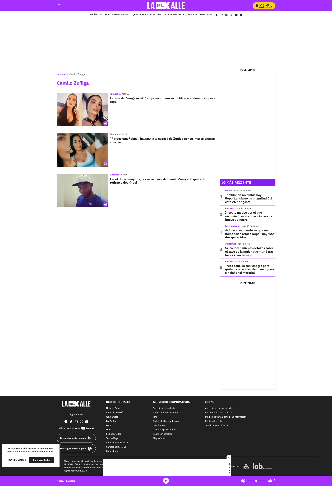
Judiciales (230, 243)
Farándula (115, 93)
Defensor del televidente (165, 413)
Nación (228, 190)
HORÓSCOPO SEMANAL (117, 14)
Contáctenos (159, 425)
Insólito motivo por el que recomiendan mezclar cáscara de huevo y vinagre (248, 216)
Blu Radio (111, 421)
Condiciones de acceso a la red (220, 408)
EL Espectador (113, 434)
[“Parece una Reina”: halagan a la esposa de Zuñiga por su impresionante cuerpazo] (82, 150)
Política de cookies (214, 421)
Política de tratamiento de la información (225, 417)
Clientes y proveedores (164, 430)
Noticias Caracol (114, 408)
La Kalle (61, 74)
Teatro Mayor (112, 438)
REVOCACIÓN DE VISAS (200, 14)
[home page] (166, 5)
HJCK (109, 425)
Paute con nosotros (162, 434)
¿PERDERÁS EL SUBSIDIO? (147, 14)
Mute (243, 481)
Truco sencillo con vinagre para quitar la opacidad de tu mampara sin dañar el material (249, 269)
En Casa (229, 208)
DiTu (108, 430)
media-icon (166, 481)
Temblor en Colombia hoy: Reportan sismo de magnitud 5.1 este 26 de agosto (248, 198)
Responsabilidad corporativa (219, 413)
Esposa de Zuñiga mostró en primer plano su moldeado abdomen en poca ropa (162, 99)
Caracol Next (112, 451)
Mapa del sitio (160, 438)
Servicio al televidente (164, 408)
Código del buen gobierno (166, 421)
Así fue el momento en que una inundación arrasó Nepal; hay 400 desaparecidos (249, 233)
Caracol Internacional (117, 443)
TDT (155, 417)
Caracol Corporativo (116, 447)
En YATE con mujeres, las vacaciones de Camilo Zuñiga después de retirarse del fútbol (157, 180)
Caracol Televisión (115, 413)
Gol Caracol (112, 417)
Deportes (114, 174)
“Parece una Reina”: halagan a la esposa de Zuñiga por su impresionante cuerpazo (162, 140)
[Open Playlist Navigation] (274, 481)
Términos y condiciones (216, 425)
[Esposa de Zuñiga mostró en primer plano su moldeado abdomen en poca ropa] (82, 109)
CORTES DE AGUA (174, 14)
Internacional (232, 226)
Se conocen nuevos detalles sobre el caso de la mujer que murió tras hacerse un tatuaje (249, 251)
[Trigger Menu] (60, 5)
